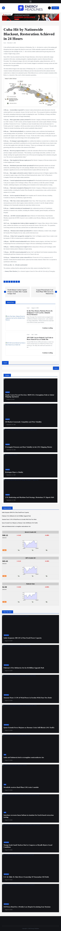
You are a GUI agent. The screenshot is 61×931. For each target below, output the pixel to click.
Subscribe (55, 7)
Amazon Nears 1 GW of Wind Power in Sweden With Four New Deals (19, 519)
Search (5, 362)
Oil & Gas (6, 635)
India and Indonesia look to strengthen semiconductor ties (16, 526)
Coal (5, 42)
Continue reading (47, 328)
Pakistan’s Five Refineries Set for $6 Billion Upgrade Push (16, 516)
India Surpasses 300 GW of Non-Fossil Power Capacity (15, 512)
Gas (5, 754)
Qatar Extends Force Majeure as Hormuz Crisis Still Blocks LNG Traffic (20, 522)
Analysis (7, 392)
